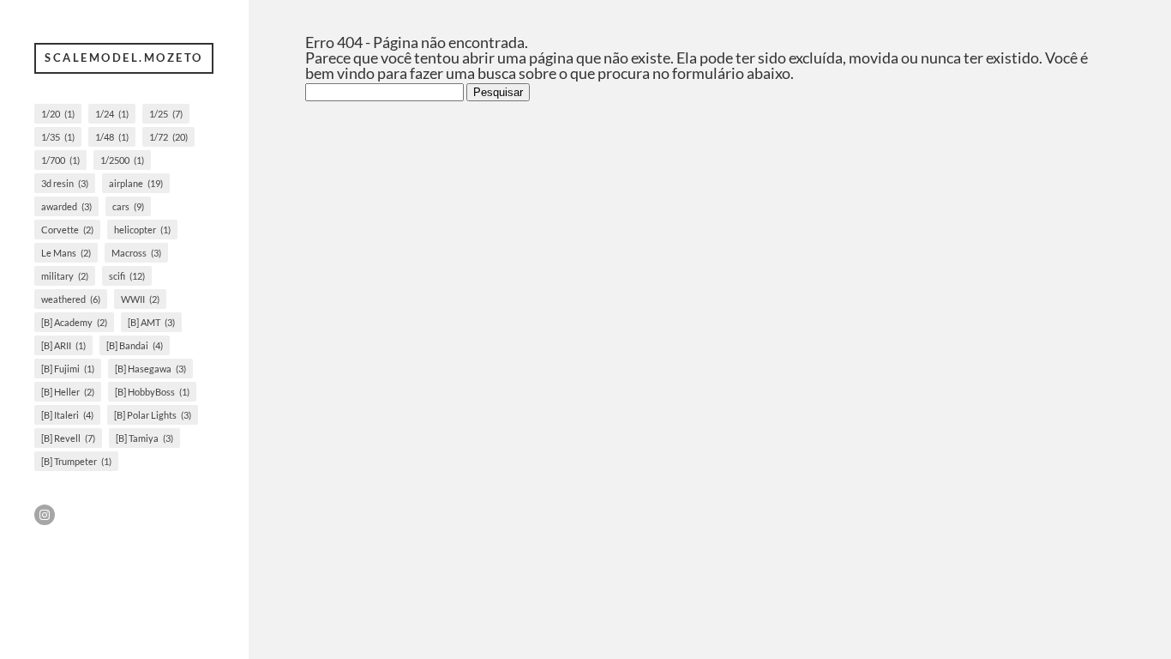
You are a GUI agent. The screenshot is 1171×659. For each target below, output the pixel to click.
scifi (127, 275)
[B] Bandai (134, 345)
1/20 (58, 113)
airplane (136, 183)
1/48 (112, 136)
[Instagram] (44, 515)
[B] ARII (63, 345)
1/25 (166, 113)
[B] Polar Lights (152, 414)
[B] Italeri (67, 414)
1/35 (58, 136)
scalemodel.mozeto (124, 57)
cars (128, 206)
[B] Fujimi (67, 368)
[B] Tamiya (144, 438)
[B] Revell (68, 438)
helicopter (142, 229)
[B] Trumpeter (76, 461)
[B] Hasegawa (150, 368)
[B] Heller (67, 391)
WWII (140, 299)
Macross (136, 252)
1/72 (168, 136)
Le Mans (66, 252)
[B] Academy (74, 322)
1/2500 (122, 160)
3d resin (64, 183)
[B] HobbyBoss (152, 391)
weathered (70, 299)
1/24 (112, 113)
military (64, 275)
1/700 (60, 160)
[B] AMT (151, 322)
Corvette (67, 229)
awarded (66, 206)
